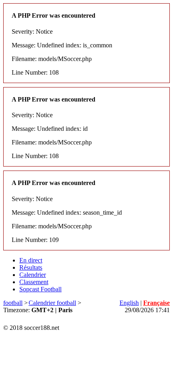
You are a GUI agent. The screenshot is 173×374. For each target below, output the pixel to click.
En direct (30, 260)
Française (156, 302)
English (129, 302)
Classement (33, 281)
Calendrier (32, 274)
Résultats (30, 267)
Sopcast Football (40, 289)
